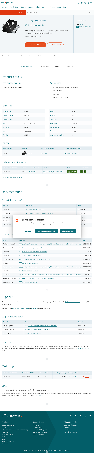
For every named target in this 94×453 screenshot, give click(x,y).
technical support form (72, 302)
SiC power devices (8, 434)
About (52, 7)
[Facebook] (80, 415)
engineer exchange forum (20, 308)
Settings (28, 231)
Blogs (65, 7)
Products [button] (4, 7)
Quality (23, 7)
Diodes (4, 427)
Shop (38, 7)
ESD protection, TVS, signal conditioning (15, 430)
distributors (39, 395)
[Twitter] (70, 415)
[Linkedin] (75, 415)
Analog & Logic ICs (8, 441)
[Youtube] (90, 415)
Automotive (6, 444)
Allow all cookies (67, 231)
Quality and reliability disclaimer (12, 177)
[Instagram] (85, 415)
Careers (45, 7)
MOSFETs (5, 432)
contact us (34, 308)
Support (31, 7)
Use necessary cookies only (46, 231)
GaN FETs (5, 437)
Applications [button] (14, 7)
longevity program (83, 348)
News (59, 7)
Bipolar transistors (8, 425)
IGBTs (4, 439)
